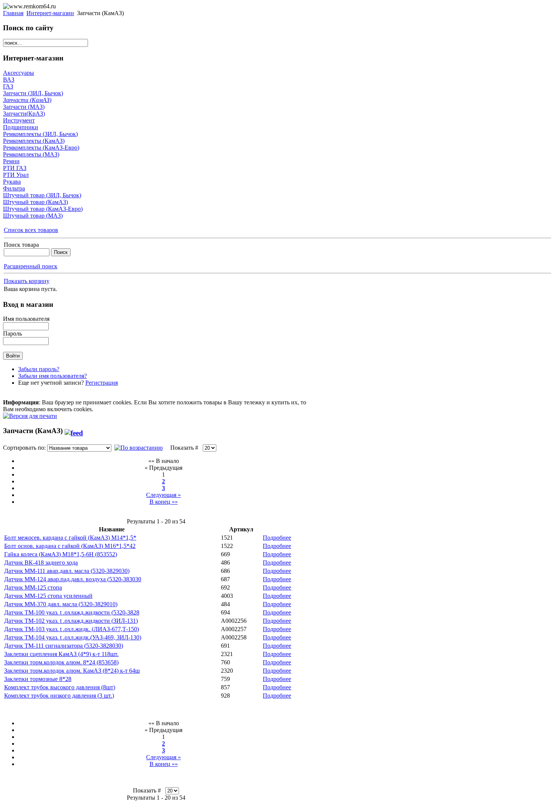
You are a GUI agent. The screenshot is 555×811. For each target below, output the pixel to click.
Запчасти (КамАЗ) (27, 100)
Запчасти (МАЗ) (24, 107)
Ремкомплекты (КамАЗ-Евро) (41, 147)
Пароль (12, 333)
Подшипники (20, 127)
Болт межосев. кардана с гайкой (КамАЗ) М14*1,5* (70, 537)
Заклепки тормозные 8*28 (37, 679)
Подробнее (277, 537)
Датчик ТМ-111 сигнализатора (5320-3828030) (63, 645)
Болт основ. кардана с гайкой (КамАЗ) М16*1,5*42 (70, 546)
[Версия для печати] (30, 414)
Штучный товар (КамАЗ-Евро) (43, 209)
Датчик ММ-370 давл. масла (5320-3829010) (60, 604)
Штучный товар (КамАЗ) (35, 202)
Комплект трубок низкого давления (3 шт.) (59, 695)
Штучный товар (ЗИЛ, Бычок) (42, 195)
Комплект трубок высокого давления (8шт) (59, 687)
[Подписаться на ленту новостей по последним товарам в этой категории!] (74, 431)
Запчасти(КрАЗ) (24, 113)
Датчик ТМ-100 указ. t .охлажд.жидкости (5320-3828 (71, 612)
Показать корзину (26, 281)
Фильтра (14, 188)
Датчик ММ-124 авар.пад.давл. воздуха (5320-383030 (72, 579)
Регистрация (101, 382)
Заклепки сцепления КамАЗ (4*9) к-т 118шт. (61, 654)
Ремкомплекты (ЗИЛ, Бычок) (40, 134)
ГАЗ (8, 86)
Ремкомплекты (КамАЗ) (34, 141)
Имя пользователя (26, 319)
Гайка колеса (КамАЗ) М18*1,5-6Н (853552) (60, 554)
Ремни (11, 161)
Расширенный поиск (30, 266)
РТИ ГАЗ (14, 168)
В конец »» (164, 501)
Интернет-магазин (50, 13)
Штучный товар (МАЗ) (33, 215)
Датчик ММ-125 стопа (33, 587)
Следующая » (163, 495)
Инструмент (19, 120)
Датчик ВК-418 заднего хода (41, 562)
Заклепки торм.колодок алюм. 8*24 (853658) (61, 662)
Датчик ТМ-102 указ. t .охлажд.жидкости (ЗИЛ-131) (71, 621)
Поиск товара (21, 244)
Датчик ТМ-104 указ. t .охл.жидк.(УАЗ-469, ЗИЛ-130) (72, 637)
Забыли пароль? (38, 369)
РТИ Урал (16, 175)
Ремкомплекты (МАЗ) (31, 154)
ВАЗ (8, 79)
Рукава (12, 181)
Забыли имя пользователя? (52, 376)
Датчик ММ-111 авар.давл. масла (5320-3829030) (67, 571)
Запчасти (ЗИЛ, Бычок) (33, 93)
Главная (13, 13)
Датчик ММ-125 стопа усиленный (48, 596)
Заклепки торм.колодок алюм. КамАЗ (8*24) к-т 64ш (72, 670)
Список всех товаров (31, 230)
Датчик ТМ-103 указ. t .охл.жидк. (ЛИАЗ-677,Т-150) (71, 629)
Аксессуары (18, 73)
